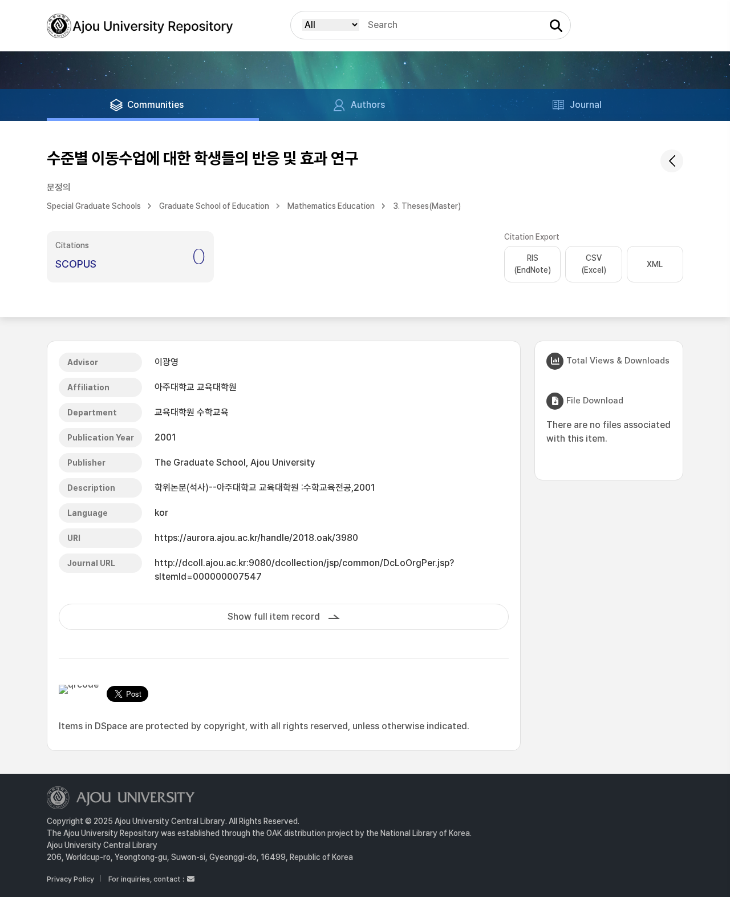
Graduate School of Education (214, 206)
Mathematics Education (331, 206)
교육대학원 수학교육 (192, 412)
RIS (532, 263)
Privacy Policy (70, 879)
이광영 (167, 362)
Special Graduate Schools (94, 206)
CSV (593, 263)
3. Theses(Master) (427, 206)
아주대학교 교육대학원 (196, 387)
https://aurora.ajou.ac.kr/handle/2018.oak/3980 (256, 537)
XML (655, 264)
